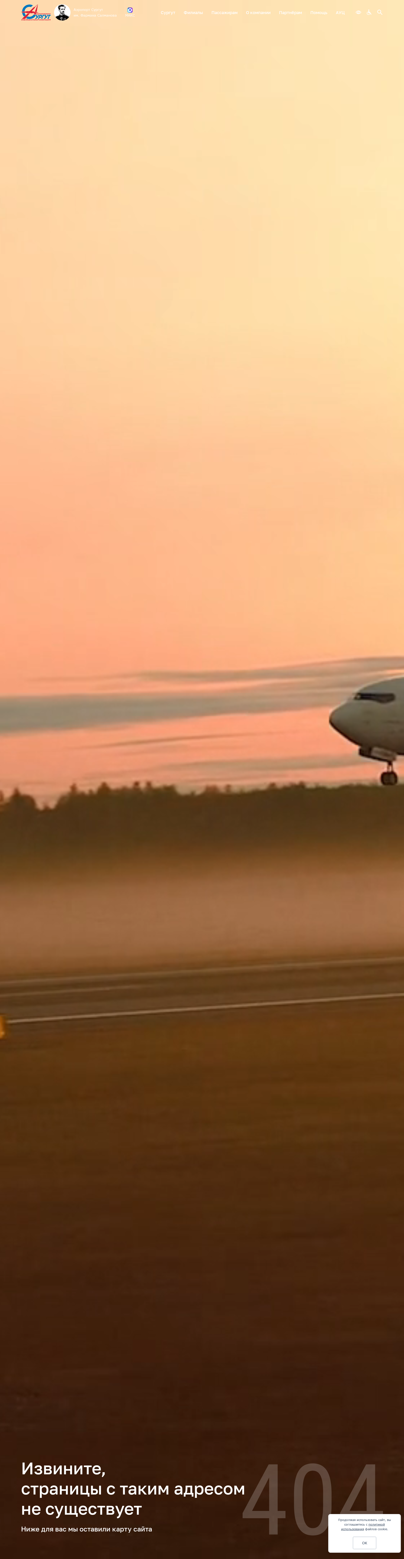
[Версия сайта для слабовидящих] (358, 12)
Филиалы (193, 12)
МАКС (130, 15)
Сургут (168, 12)
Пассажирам (224, 12)
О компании (258, 12)
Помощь (318, 12)
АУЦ (340, 12)
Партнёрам (290, 12)
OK (364, 1543)
